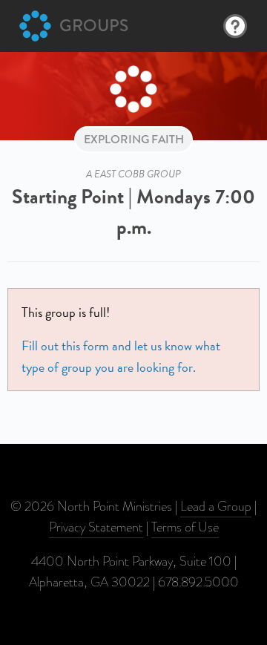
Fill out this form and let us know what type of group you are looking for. (121, 355)
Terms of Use (185, 527)
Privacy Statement (96, 527)
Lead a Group (215, 506)
